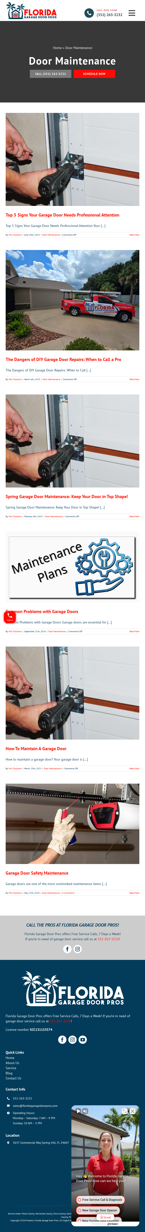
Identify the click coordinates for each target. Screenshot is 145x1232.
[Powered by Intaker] (113, 1224)
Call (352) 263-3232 (50, 74)
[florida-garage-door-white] (72, 973)
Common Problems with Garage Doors (42, 611)
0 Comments (68, 892)
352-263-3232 (108, 939)
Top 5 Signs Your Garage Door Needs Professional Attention (62, 215)
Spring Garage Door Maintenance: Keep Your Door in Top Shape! (67, 496)
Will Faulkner (15, 234)
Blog (9, 1073)
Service (11, 1068)
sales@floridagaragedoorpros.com (35, 1106)
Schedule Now (94, 74)
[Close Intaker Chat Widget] (133, 1111)
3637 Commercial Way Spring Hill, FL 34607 (41, 1142)
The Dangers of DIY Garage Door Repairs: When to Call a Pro (63, 359)
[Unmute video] (78, 1111)
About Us (12, 1063)
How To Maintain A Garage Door (36, 748)
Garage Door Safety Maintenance (37, 873)
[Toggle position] (125, 1111)
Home (57, 48)
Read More (134, 234)
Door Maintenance (51, 234)
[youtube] (83, 1040)
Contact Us (13, 1078)
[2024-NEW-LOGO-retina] (31, 3)
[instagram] (77, 949)
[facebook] (67, 949)
